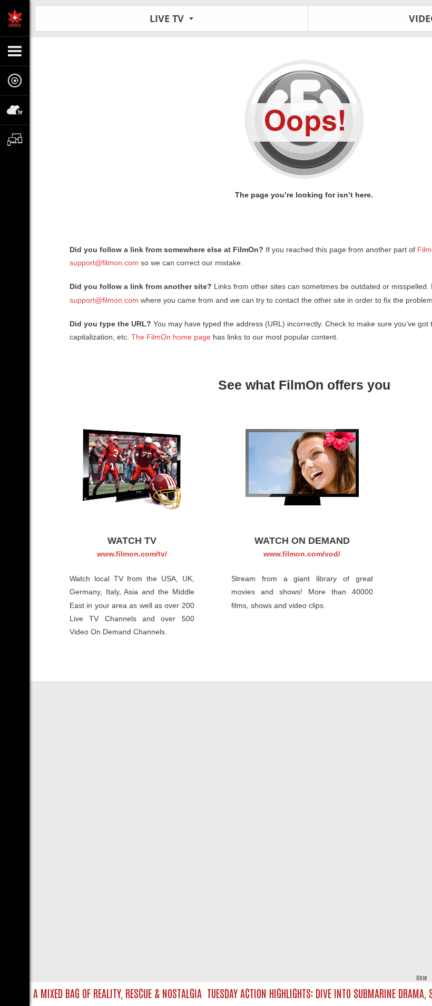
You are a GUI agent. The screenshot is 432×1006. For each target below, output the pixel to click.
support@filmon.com (104, 262)
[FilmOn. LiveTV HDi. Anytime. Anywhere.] (15, 18)
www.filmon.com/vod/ (301, 554)
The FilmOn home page (171, 337)
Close (421, 977)
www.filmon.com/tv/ (132, 554)
